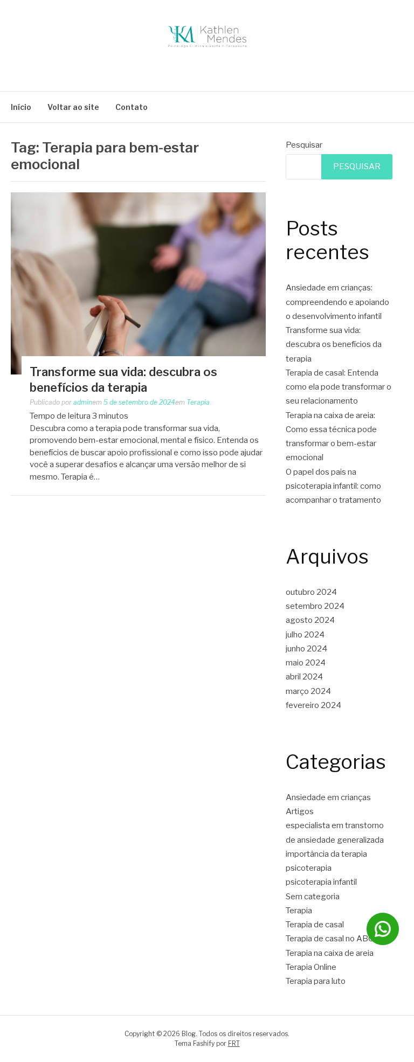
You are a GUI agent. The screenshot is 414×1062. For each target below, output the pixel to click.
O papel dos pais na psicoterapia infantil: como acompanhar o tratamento (333, 486)
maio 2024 (306, 663)
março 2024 (308, 691)
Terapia (198, 402)
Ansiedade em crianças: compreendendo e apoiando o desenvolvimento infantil (337, 302)
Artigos (300, 811)
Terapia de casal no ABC (330, 938)
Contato (131, 107)
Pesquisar (304, 145)
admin (82, 402)
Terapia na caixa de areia (330, 953)
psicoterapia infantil (321, 882)
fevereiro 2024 (313, 705)
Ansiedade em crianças (328, 797)
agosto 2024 (310, 620)
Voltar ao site (73, 107)
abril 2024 (304, 677)
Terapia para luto (316, 981)
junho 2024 (306, 649)
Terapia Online (311, 967)
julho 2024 (305, 635)
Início (21, 107)
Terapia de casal (315, 924)
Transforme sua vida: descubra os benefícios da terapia (334, 344)
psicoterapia (309, 868)
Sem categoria (313, 896)
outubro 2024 (311, 592)
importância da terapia (326, 854)
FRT (234, 1043)
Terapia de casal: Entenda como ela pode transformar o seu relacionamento (338, 387)
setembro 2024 (315, 606)
